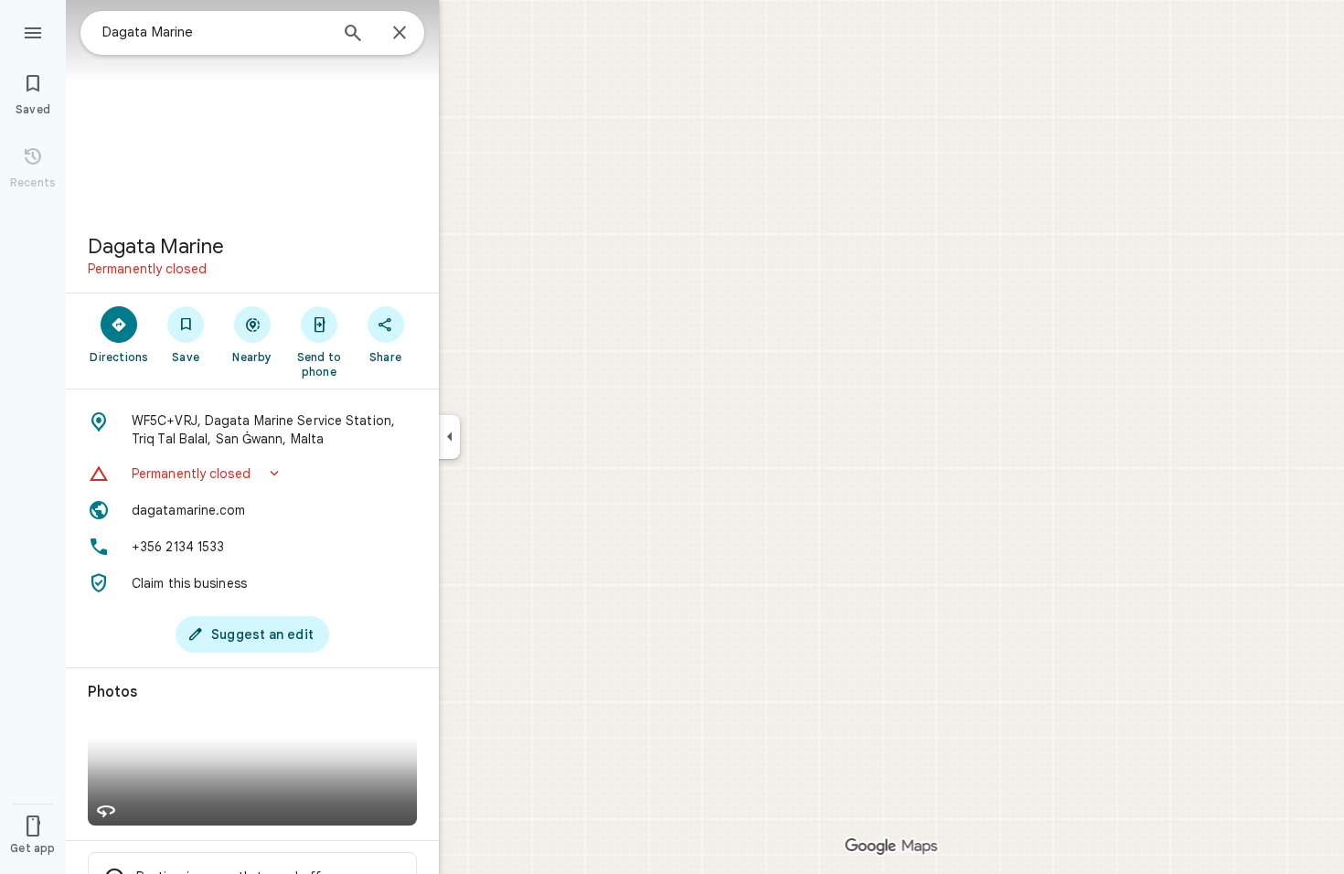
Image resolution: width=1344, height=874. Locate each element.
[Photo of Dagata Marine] (252, 109)
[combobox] (214, 32)
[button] (252, 473)
